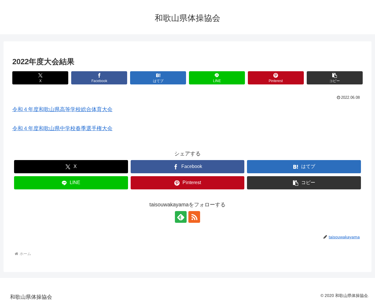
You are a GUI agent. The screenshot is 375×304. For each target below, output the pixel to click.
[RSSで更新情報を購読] (194, 217)
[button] (335, 77)
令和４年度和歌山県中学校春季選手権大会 (62, 128)
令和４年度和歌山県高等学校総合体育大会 (62, 109)
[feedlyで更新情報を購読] (181, 217)
